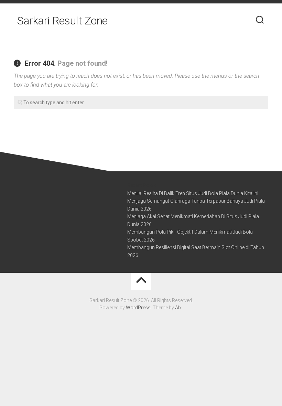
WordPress (138, 307)
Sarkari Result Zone (62, 20)
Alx (178, 307)
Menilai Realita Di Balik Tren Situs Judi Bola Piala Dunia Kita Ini (192, 193)
